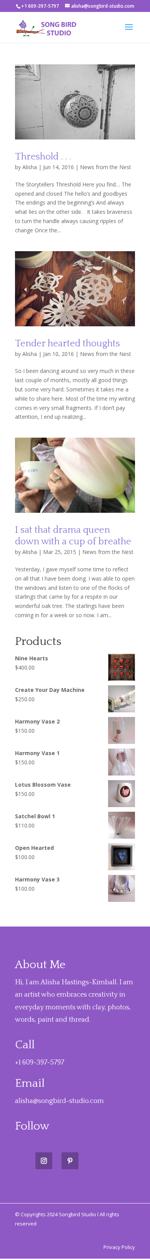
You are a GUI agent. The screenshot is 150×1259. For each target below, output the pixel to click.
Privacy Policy (119, 1247)
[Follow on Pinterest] (70, 1160)
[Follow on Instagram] (43, 1160)
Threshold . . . (43, 156)
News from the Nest (105, 167)
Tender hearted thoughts (67, 343)
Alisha (29, 167)
